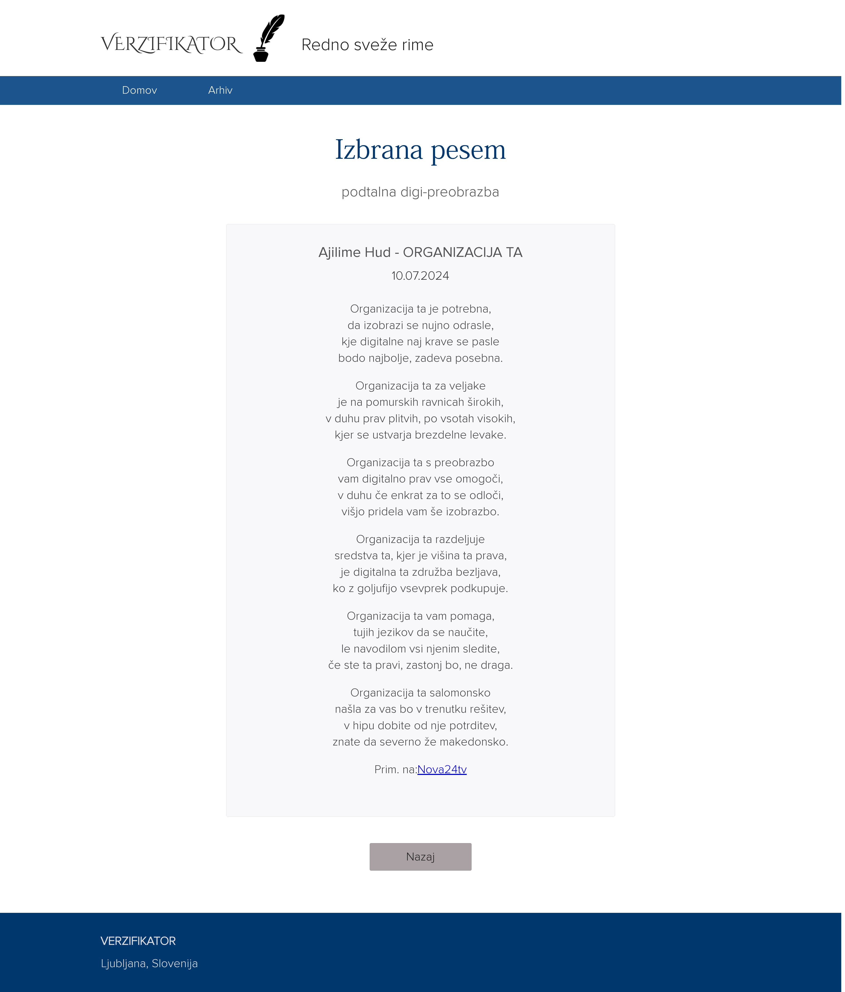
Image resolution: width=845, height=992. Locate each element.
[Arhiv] (220, 101)
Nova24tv (442, 770)
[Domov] (139, 101)
